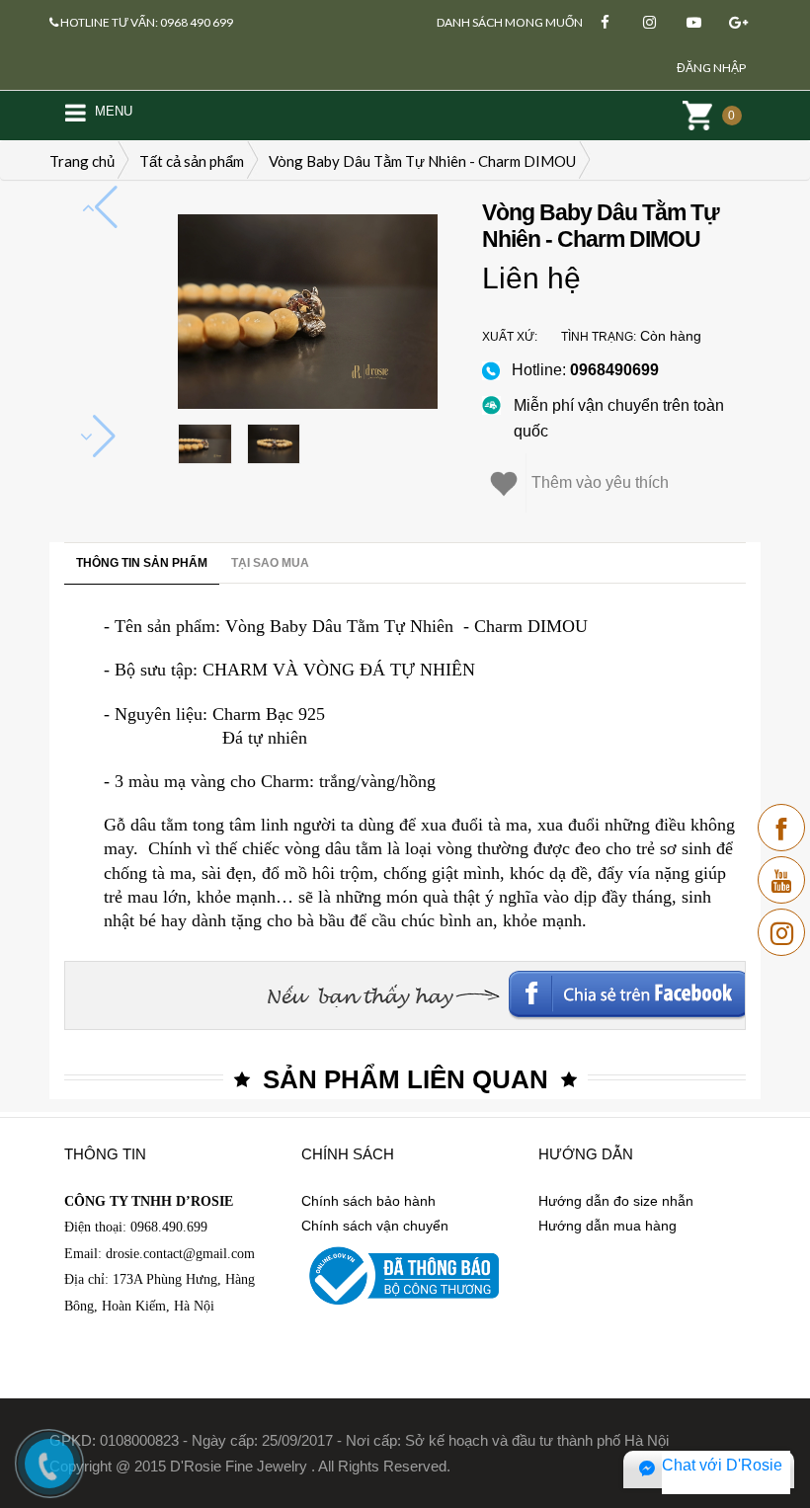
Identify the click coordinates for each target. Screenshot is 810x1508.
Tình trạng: (598, 337)
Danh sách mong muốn (510, 22)
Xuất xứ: (509, 337)
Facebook (612, 986)
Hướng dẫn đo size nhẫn (615, 1201)
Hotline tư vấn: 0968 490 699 (145, 22)
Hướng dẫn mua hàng (607, 1225)
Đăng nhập (711, 67)
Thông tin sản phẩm (141, 563)
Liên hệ (531, 278)
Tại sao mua (270, 563)
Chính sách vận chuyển (374, 1225)
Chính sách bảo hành (368, 1201)
